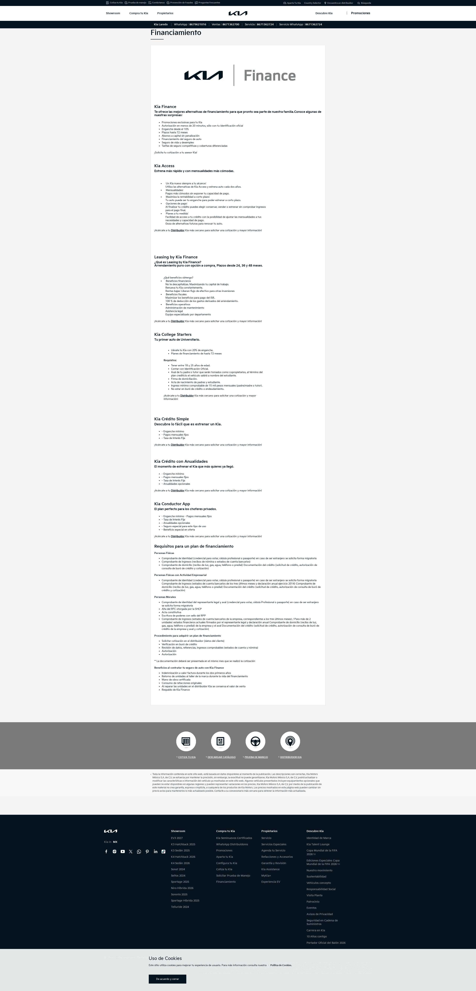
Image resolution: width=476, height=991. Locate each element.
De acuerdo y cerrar (167, 979)
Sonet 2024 (178, 869)
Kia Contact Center (139, 851)
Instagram (114, 851)
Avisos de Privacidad (320, 914)
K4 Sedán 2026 (180, 863)
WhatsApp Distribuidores (232, 844)
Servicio (266, 838)
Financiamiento (226, 881)
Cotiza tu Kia (116, 2)
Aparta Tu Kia (294, 3)
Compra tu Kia (138, 13)
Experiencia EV (270, 881)
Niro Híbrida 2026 (182, 888)
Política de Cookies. (281, 965)
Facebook (106, 851)
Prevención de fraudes (181, 2)
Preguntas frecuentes (209, 2)
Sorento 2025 (179, 894)
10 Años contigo (317, 936)
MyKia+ (266, 875)
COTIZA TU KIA (187, 757)
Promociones (224, 850)
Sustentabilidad (316, 876)
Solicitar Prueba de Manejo (233, 875)
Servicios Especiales (273, 844)
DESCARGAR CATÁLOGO (222, 757)
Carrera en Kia (316, 930)
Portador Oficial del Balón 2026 (326, 942)
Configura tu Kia (226, 863)
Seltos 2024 (178, 875)
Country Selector (312, 3)
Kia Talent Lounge (318, 844)
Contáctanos (158, 2)
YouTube (122, 851)
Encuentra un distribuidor (340, 3)
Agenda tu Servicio (273, 850)
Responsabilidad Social (321, 889)
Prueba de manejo (137, 2)
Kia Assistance (270, 869)
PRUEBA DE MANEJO (256, 757)
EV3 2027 (177, 838)
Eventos (311, 907)
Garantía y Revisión (273, 863)
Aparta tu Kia (224, 856)
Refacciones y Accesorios (277, 856)
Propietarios (165, 13)
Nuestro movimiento (319, 870)
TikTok (163, 851)
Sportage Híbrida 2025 (185, 900)
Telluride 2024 (180, 907)
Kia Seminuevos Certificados (234, 838)
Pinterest (147, 851)
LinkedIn (155, 851)
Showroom (113, 13)
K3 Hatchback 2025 (183, 844)
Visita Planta (314, 895)
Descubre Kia (324, 13)
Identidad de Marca (319, 838)
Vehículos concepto (319, 883)
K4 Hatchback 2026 (183, 856)
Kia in (110, 842)
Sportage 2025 (180, 881)
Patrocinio (313, 901)
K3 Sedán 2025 (180, 850)
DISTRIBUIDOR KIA (291, 757)
